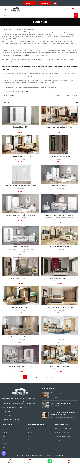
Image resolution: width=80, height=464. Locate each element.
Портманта (5, 443)
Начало (4, 95)
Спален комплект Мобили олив (59, 247)
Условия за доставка (62, 432)
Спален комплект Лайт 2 (59, 337)
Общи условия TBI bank (63, 429)
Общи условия (60, 440)
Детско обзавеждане (8, 429)
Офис (4, 447)
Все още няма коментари (66, 398)
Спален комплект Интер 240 (59, 186)
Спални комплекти (59, 130)
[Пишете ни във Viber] (3, 453)
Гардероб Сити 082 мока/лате (59, 156)
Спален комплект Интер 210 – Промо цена (20, 215)
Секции (4, 440)
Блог (29, 436)
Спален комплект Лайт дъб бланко (20, 366)
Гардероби (20, 130)
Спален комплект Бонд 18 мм (21, 156)
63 (47, 377)
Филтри (7, 102)
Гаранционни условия (62, 436)
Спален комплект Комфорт (59, 366)
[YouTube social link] (55, 3)
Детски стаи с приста (66, 218)
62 (44, 377)
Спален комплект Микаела (20, 337)
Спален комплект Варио (20, 307)
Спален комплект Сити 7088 (59, 278)
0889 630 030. (24, 91)
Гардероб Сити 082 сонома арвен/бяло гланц (20, 186)
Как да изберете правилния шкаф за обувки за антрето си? (63, 414)
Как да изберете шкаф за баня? (62, 403)
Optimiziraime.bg (58, 455)
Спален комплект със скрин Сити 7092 (59, 307)
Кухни (4, 436)
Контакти (31, 440)
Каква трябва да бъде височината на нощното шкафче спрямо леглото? (63, 394)
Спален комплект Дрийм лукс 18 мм (59, 127)
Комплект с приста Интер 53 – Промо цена (59, 215)
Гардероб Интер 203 (20, 127)
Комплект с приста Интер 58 (20, 247)
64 (51, 377)
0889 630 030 (45, 3)
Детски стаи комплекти (52, 218)
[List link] (20, 411)
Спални (4, 432)
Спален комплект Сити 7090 (20, 278)
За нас (30, 429)
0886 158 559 (29, 3)
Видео (30, 432)
